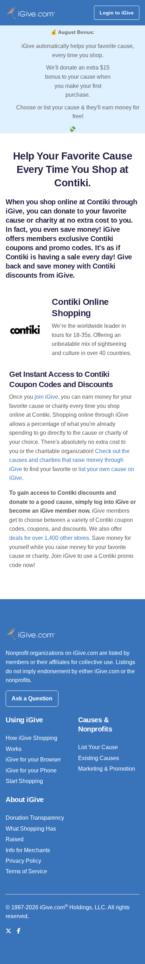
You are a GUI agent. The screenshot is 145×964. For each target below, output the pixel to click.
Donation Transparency (35, 818)
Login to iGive (117, 13)
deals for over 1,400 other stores (49, 538)
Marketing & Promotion (106, 769)
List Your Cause (98, 747)
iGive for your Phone (31, 770)
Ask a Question (32, 698)
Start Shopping (24, 781)
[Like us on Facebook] (18, 931)
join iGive (46, 397)
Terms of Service (26, 871)
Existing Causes (98, 758)
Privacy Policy (23, 861)
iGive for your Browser (33, 760)
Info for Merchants (28, 850)
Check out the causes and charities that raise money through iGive (69, 460)
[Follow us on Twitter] (8, 931)
